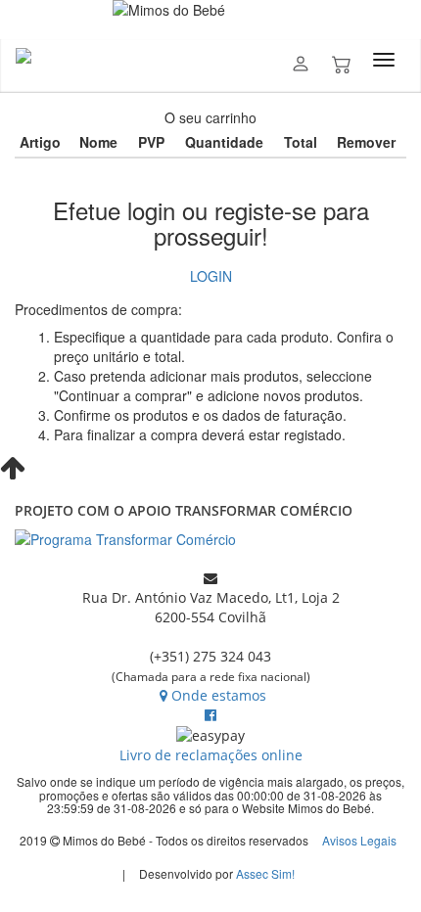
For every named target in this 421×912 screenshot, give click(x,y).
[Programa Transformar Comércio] (210, 539)
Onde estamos (218, 695)
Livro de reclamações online (211, 755)
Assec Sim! (265, 873)
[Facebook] (210, 715)
